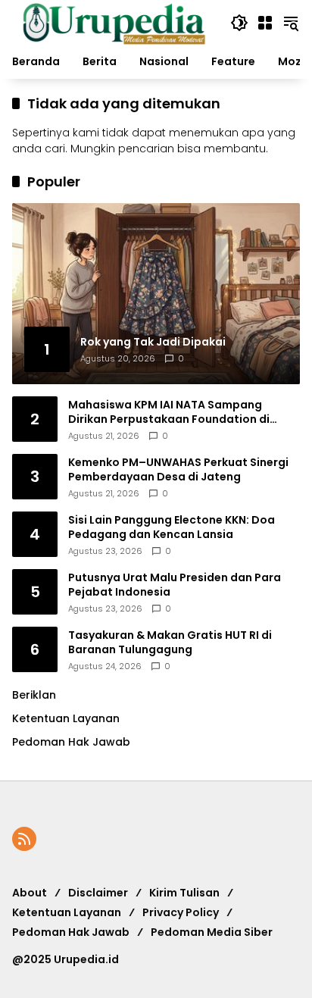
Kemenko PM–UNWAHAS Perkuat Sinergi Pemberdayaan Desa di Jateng (178, 470)
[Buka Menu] (265, 23)
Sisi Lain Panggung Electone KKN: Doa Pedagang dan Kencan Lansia (171, 528)
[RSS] (24, 839)
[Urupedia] (113, 22)
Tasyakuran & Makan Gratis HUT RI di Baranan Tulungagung (170, 643)
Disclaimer (98, 892)
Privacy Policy (180, 912)
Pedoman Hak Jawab (70, 932)
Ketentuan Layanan (66, 718)
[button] (239, 23)
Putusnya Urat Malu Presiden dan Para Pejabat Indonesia (174, 585)
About (29, 892)
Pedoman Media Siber (212, 932)
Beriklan (34, 694)
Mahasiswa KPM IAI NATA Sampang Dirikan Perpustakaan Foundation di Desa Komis (169, 412)
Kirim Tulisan (184, 892)
